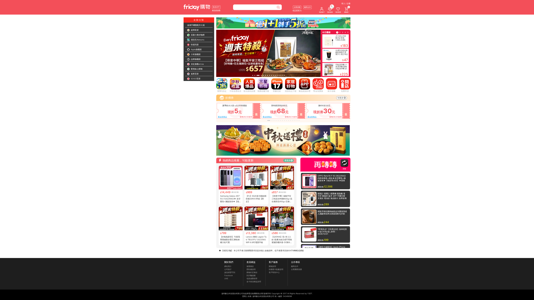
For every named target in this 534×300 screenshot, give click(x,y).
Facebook (228, 275)
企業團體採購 (296, 269)
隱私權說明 (251, 269)
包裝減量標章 (252, 278)
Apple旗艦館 (196, 49)
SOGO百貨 (195, 78)
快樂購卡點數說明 (276, 269)
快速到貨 (194, 44)
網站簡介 (228, 266)
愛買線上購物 (196, 69)
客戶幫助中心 (274, 272)
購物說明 (272, 266)
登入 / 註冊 (345, 3)
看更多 (287, 160)
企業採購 (297, 7)
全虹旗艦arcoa (197, 64)
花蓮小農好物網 (197, 35)
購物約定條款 (252, 272)
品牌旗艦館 (195, 59)
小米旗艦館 (195, 54)
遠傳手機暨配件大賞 (196, 25)
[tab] (252, 75)
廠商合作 (294, 266)
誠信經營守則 (229, 272)
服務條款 (250, 266)
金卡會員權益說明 (254, 281)
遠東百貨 (194, 73)
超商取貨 (194, 30)
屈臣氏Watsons (197, 39)
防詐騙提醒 (251, 275)
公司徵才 (228, 269)
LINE (226, 278)
